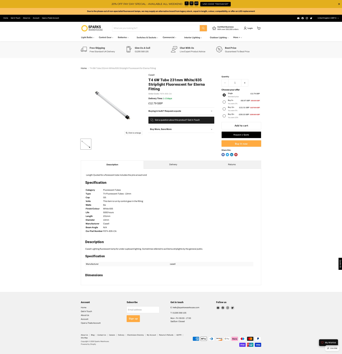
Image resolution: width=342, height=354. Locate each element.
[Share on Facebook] (223, 154)
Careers (112, 335)
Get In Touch (15, 18)
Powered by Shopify (88, 344)
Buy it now (241, 143)
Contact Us (101, 335)
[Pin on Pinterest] (236, 154)
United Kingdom (327, 18)
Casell (151, 75)
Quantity (225, 77)
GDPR (178, 335)
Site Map (84, 338)
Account (36, 18)
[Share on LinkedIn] (231, 154)
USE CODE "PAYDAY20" (215, 4)
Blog (92, 335)
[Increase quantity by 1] (244, 82)
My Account (151, 335)
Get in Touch (194, 120)
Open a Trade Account (50, 18)
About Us (26, 18)
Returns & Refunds (166, 335)
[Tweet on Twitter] (227, 154)
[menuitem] (88, 37)
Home (5, 18)
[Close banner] (339, 4)
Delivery (173, 164)
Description (112, 164)
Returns (232, 164)
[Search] (203, 28)
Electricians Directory (135, 335)
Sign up (133, 318)
